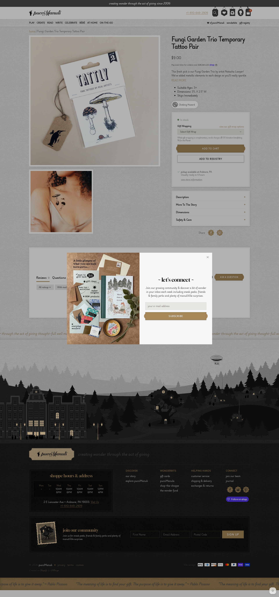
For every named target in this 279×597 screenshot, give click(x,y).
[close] (208, 257)
